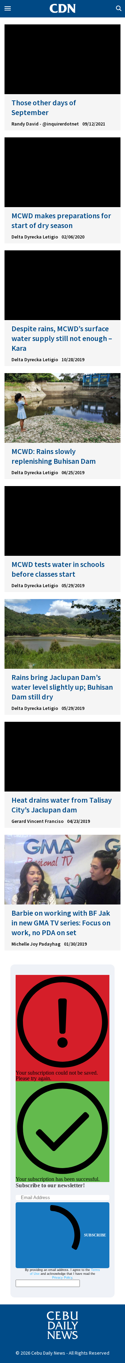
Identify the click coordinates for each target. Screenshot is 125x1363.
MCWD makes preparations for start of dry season (61, 220)
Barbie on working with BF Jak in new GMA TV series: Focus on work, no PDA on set (60, 922)
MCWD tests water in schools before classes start (58, 569)
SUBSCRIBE (95, 1235)
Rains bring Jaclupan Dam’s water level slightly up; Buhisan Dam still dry (62, 687)
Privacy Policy (62, 1277)
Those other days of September (43, 107)
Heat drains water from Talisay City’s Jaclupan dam (61, 805)
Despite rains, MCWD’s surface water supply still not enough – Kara (61, 338)
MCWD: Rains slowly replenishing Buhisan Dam (53, 456)
